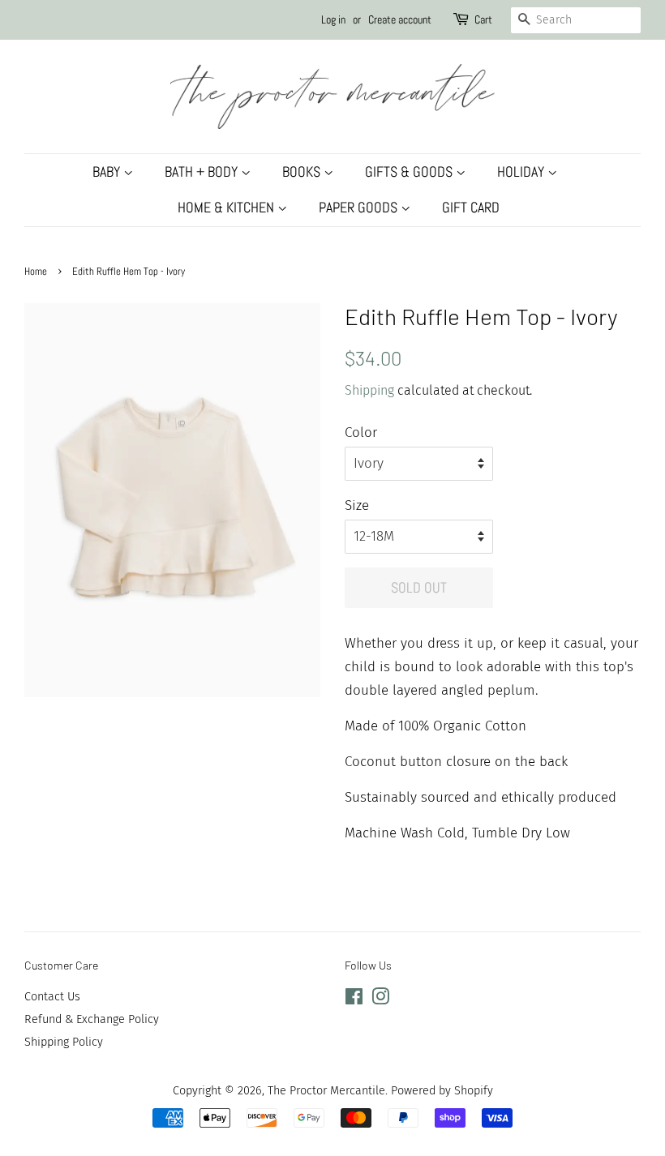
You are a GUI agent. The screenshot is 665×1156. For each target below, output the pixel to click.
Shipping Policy (63, 1041)
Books (303, 171)
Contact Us (52, 996)
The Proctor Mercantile (326, 1090)
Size (357, 505)
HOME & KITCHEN (227, 207)
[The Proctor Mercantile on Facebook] (354, 999)
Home (35, 271)
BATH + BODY (203, 171)
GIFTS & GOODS (410, 171)
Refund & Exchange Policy (91, 1019)
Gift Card (471, 207)
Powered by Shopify (442, 1090)
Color (361, 432)
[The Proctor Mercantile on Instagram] (380, 999)
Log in (333, 19)
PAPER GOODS (360, 207)
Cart (483, 19)
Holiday (522, 171)
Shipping (369, 390)
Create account (399, 19)
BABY (107, 171)
